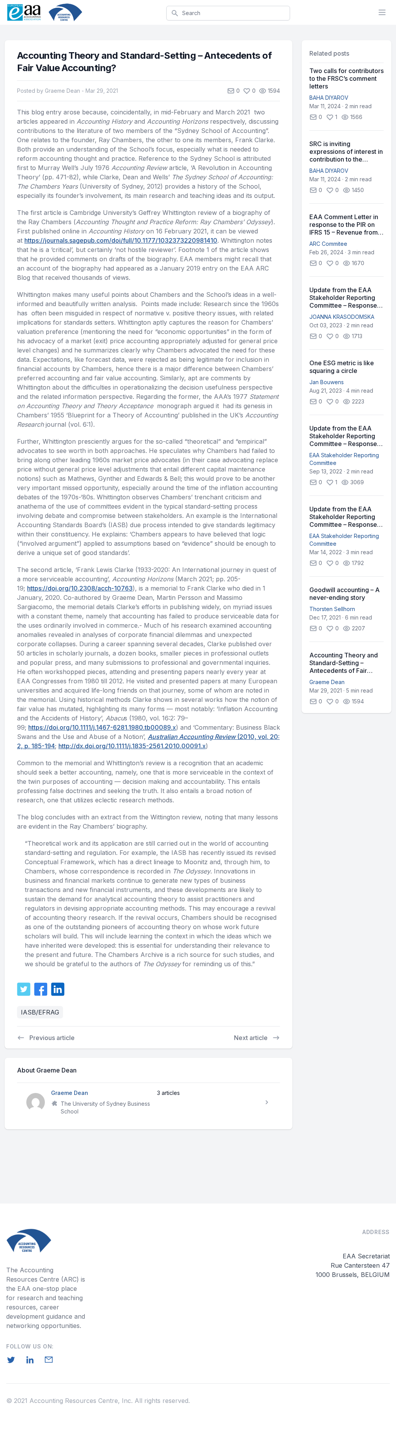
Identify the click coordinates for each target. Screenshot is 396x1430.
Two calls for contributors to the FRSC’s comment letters (346, 78)
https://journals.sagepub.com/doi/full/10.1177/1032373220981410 (120, 240)
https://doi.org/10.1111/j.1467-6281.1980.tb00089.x (102, 727)
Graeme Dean (327, 682)
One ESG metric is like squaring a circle (341, 367)
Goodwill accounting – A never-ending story (344, 593)
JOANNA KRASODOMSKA (341, 316)
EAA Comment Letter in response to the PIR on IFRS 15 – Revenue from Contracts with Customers (343, 224)
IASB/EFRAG (40, 1012)
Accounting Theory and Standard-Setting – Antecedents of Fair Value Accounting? (343, 662)
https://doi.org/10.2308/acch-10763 (80, 588)
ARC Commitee (328, 243)
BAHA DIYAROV (328, 97)
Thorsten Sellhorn (332, 609)
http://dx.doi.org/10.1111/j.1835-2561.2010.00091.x (132, 746)
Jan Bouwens (326, 382)
